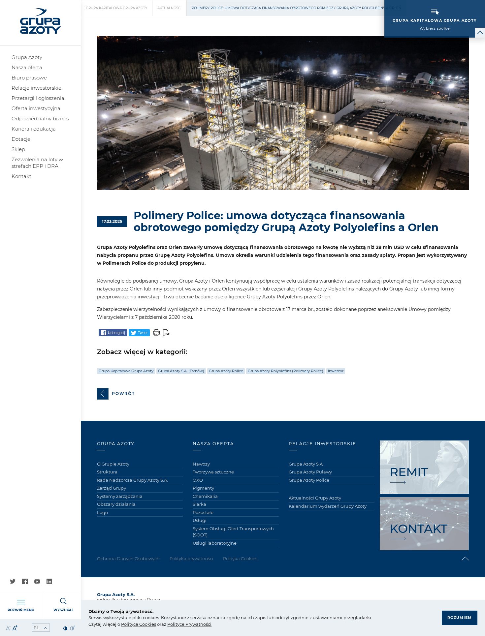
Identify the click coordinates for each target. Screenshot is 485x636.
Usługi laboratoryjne (215, 543)
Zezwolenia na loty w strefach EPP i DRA (37, 162)
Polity (127, 624)
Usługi (200, 520)
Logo (102, 512)
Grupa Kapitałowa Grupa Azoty (116, 8)
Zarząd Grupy (111, 488)
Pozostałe (203, 512)
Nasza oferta (27, 67)
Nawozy (201, 464)
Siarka (199, 504)
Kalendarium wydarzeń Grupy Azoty (328, 506)
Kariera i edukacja (34, 129)
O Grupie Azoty (113, 464)
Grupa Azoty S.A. (306, 464)
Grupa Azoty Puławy (310, 471)
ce (135, 624)
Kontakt (21, 176)
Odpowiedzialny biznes (40, 118)
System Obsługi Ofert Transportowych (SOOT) (233, 532)
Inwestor (335, 371)
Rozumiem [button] (459, 617)
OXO (198, 480)
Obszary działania (116, 504)
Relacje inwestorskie (36, 88)
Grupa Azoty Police (226, 371)
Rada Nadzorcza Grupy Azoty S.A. (132, 480)
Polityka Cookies (240, 558)
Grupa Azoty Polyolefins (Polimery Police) (285, 371)
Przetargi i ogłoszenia (38, 98)
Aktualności (169, 8)
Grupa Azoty (27, 57)
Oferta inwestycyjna (36, 108)
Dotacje (21, 139)
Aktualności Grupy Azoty (315, 497)
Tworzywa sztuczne (213, 471)
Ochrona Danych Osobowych (128, 558)
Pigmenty (203, 488)
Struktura (107, 471)
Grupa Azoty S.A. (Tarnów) (181, 371)
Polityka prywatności (191, 558)
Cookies (147, 624)
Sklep (18, 149)
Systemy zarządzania (120, 496)
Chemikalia (205, 496)
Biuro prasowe (29, 78)
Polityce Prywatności (189, 624)
